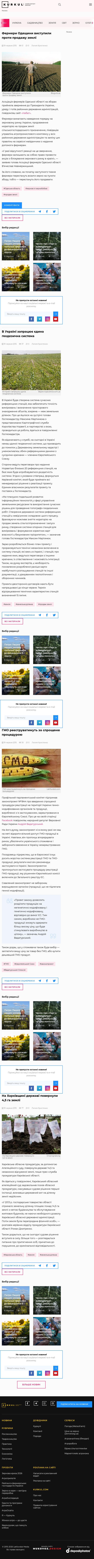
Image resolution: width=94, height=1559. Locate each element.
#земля (7, 604)
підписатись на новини (74, 1404)
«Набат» (26, 113)
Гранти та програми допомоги (12, 1504)
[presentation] (2, 23)
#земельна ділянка (24, 604)
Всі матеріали (12, 218)
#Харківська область (13, 1255)
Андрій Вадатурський (30, 824)
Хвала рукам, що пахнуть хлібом (14, 1526)
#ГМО (6, 964)
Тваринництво (9, 1439)
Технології (7, 1449)
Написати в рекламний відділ (45, 1474)
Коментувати (11, 205)
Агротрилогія (9, 1478)
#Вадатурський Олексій (14, 970)
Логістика (7, 1459)
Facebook (7, 820)
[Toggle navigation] (90, 4)
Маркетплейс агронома (77, 1453)
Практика (7, 1444)
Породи (37, 1436)
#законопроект (46, 964)
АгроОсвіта (7, 1510)
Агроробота (71, 1443)
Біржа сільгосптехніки (76, 1448)
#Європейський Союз (24, 964)
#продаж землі (10, 194)
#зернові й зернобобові (36, 188)
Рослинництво (9, 1434)
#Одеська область (12, 188)
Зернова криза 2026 (12, 1473)
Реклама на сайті (41, 1481)
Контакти (38, 1500)
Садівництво (35, 23)
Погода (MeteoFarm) (75, 1426)
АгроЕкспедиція (10, 1498)
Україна (16, 23)
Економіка (7, 1454)
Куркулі (37, 1426)
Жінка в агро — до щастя (14, 1520)
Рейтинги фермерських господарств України (14, 1484)
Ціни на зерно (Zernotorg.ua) (72, 1432)
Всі (4, 23)
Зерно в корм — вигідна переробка (14, 1492)
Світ (64, 23)
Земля (52, 23)
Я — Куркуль (8, 1515)
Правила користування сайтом (45, 1506)
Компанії (37, 1431)
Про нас (37, 1495)
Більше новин (31, 1384)
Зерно (76, 23)
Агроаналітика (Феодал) (77, 1438)
